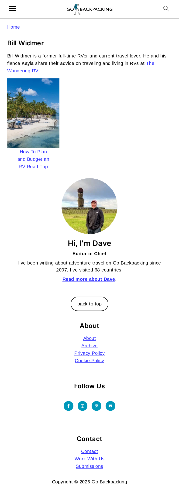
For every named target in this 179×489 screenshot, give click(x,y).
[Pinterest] (96, 406)
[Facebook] (68, 406)
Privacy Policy (89, 353)
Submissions (89, 466)
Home (13, 27)
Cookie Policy (89, 360)
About (89, 338)
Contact (89, 451)
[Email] (110, 406)
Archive (89, 345)
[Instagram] (82, 406)
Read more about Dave (88, 279)
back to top (89, 303)
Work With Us (90, 458)
